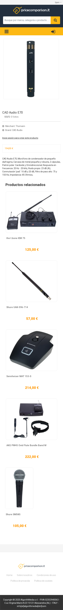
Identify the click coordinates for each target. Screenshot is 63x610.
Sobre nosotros (24, 575)
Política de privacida (20, 581)
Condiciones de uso (46, 575)
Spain (57, 2)
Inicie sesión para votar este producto (20, 138)
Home (9, 575)
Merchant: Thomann (15, 126)
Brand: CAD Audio (13, 130)
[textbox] (27, 20)
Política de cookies (43, 581)
